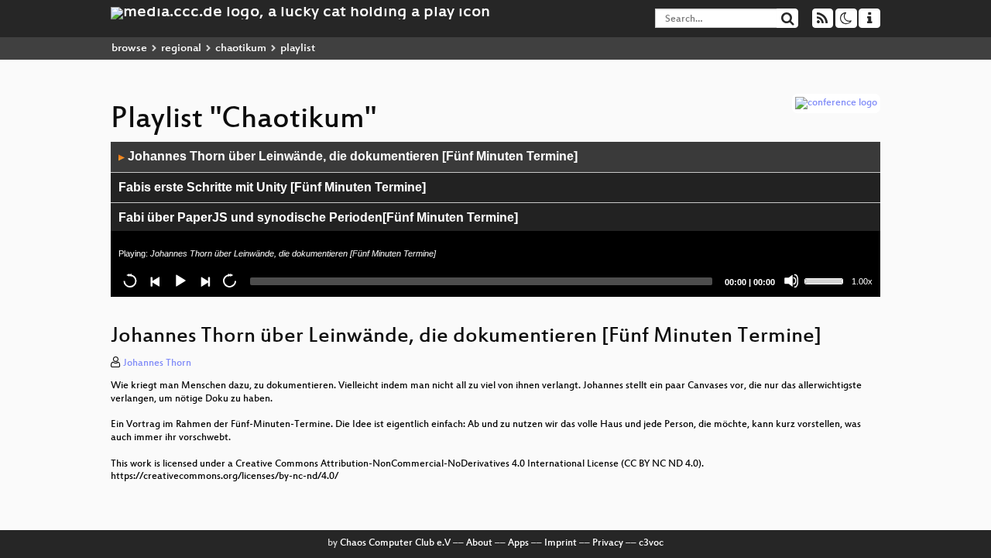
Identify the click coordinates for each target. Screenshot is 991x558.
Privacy (607, 543)
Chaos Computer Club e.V (395, 543)
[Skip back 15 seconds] (130, 281)
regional (181, 48)
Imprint (560, 543)
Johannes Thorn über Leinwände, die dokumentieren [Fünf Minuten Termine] (348, 156)
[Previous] (155, 281)
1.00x (862, 281)
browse (129, 48)
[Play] (180, 281)
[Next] (204, 281)
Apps (518, 543)
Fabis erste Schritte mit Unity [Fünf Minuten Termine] (272, 187)
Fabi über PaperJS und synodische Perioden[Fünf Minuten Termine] (318, 217)
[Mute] (791, 281)
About (479, 543)
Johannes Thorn (157, 363)
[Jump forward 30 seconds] (229, 281)
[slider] (826, 280)
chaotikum (240, 48)
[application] (495, 219)
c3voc (651, 543)
